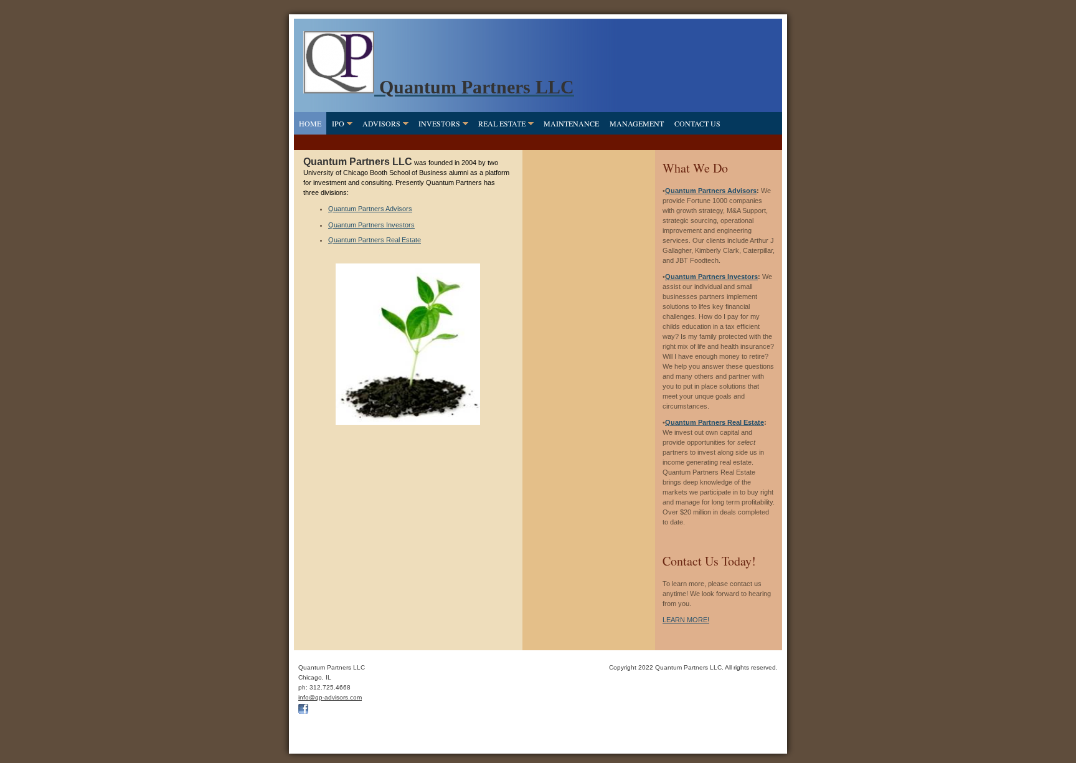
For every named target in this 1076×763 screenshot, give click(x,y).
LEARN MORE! (686, 619)
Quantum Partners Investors (371, 225)
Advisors (381, 123)
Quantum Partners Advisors (370, 208)
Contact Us (697, 123)
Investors (439, 123)
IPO (338, 123)
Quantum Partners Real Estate (374, 240)
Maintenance (571, 123)
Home (310, 123)
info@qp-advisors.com (330, 697)
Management (637, 123)
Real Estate (502, 123)
